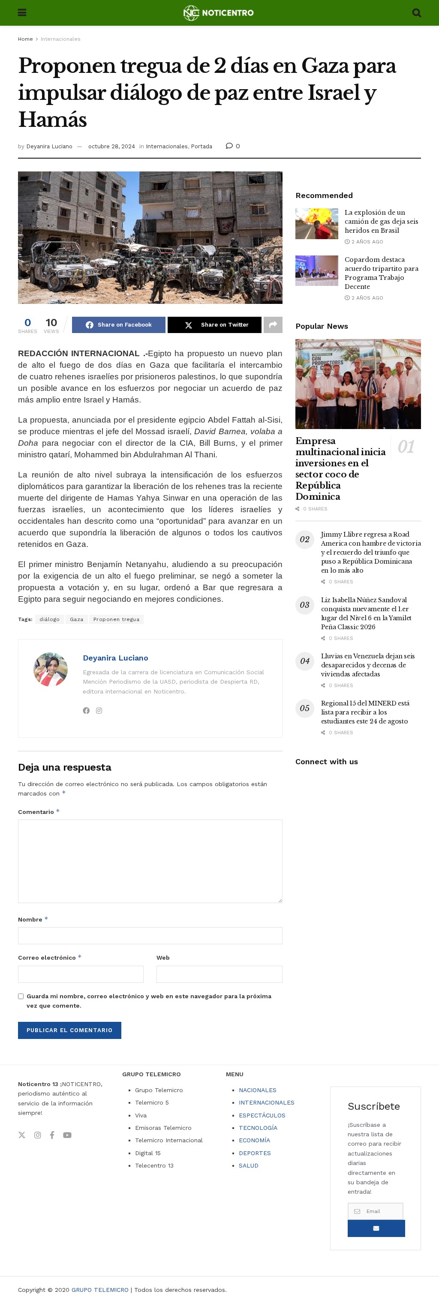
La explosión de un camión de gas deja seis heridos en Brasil (381, 221)
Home (25, 39)
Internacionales (61, 39)
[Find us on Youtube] (67, 1135)
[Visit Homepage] (219, 12)
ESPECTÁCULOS (262, 1115)
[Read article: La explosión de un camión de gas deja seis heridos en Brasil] (316, 223)
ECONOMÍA (254, 1140)
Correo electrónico (50, 957)
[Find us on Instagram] (37, 1135)
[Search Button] (416, 13)
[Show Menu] (22, 13)
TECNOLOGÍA (258, 1127)
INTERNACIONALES (267, 1102)
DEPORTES (255, 1153)
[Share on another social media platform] (273, 325)
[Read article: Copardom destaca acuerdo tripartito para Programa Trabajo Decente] (316, 270)
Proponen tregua (116, 619)
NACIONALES (258, 1090)
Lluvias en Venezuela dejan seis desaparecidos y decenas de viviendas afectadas (368, 665)
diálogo (49, 619)
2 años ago (366, 242)
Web (163, 957)
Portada (201, 146)
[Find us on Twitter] (22, 1135)
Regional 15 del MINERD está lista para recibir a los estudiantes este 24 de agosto (365, 712)
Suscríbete (376, 1228)
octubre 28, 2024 (111, 146)
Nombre (33, 919)
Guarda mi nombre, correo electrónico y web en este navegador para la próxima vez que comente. (149, 1001)
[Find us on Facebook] (52, 1135)
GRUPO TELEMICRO (100, 1289)
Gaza (77, 619)
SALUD (249, 1165)
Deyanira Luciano (49, 146)
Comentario (39, 812)
